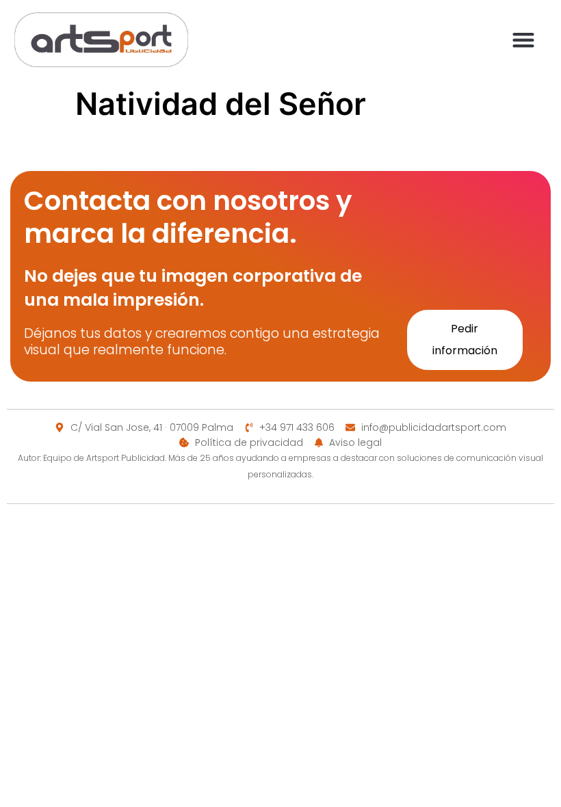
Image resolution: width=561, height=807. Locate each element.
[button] (523, 39)
